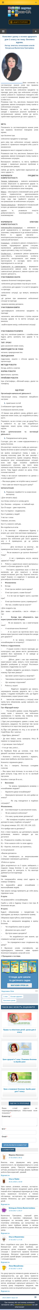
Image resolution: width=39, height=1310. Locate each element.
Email (4, 1136)
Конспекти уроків (9, 1000)
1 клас (5, 996)
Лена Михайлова (16, 1266)
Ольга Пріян (14, 1179)
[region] (19, 967)
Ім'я (4, 1129)
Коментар (6, 1116)
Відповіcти (5, 1175)
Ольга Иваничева (16, 1237)
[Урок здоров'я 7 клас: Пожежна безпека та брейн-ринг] (20, 1049)
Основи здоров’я (16, 996)
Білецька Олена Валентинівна (22, 1208)
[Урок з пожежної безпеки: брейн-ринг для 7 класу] (20, 1079)
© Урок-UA (10, 1298)
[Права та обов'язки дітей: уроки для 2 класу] (20, 1019)
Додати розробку (20, 22)
